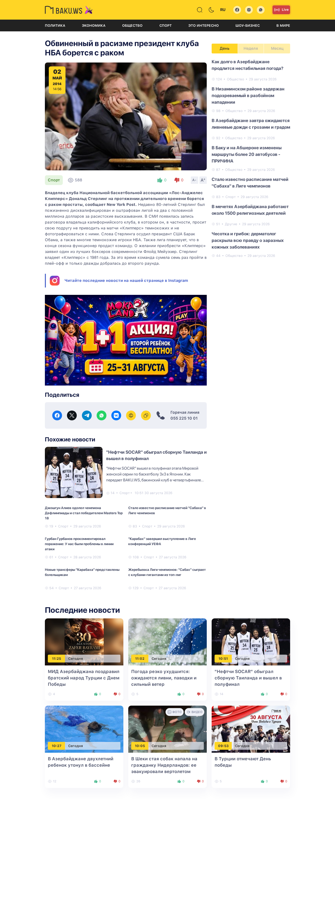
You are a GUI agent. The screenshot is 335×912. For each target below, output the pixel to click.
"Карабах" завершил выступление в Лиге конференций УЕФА (162, 541)
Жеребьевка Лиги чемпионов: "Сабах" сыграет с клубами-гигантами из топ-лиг (167, 572)
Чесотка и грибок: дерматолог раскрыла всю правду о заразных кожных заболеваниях (248, 240)
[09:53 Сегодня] (251, 729)
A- (194, 180)
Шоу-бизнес (247, 25)
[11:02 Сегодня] (167, 641)
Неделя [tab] (251, 48)
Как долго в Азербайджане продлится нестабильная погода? (247, 65)
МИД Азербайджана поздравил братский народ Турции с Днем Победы (83, 678)
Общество (132, 25)
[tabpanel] (251, 158)
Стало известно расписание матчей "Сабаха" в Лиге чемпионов (167, 510)
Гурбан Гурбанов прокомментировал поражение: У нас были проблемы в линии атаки (79, 544)
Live (285, 10)
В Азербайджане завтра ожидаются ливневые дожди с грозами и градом (251, 124)
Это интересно (203, 25)
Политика (55, 25)
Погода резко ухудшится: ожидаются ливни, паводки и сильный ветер (163, 678)
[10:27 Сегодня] (84, 729)
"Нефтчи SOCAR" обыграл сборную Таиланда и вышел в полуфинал (248, 678)
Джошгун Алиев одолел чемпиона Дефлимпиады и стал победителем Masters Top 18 (84, 513)
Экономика (93, 25)
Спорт (165, 25)
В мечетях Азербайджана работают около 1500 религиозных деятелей (250, 210)
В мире (283, 25)
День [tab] (225, 48)
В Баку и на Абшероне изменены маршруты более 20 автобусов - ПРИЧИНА (247, 154)
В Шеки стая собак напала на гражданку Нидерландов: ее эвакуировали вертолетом (164, 765)
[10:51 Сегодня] (251, 641)
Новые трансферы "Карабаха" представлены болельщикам (82, 572)
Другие (231, 224)
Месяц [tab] (277, 48)
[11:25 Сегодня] (84, 641)
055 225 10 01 (184, 418)
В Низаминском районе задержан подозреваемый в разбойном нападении (248, 95)
